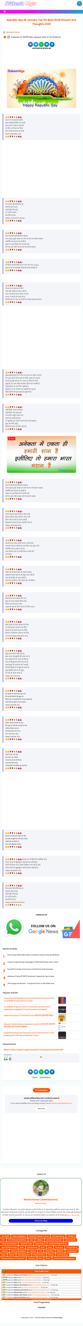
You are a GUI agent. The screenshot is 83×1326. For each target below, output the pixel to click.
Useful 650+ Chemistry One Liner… (31, 1287)
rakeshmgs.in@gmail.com (62, 1103)
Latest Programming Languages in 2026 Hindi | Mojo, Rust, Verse (32, 962)
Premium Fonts (39, 1255)
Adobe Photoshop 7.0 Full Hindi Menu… (32, 1277)
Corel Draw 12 (40, 1244)
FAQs (50, 1247)
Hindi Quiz (59, 1247)
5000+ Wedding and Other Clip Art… (36, 1292)
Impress (5, 1251)
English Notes (32, 1247)
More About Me (73, 1215)
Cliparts (40, 1240)
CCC (3, 1240)
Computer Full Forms (54, 1240)
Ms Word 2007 (72, 1251)
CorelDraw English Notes (58, 1244)
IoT (40, 1251)
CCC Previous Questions (17, 1240)
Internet (33, 1251)
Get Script (34, 1299)
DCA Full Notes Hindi (9, 1247)
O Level (11, 1255)
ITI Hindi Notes (71, 1247)
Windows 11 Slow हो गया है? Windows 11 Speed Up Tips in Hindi (30, 976)
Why (40, 1258)
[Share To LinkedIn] (52, 44)
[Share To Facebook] (30, 44)
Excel (43, 1247)
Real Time (40, 1299)
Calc (31, 1240)
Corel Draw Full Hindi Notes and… (42, 1289)
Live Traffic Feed (41, 1271)
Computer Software (9, 1244)
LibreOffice (49, 1251)
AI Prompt (5, 1236)
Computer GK (70, 1240)
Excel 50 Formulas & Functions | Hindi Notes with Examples (30, 969)
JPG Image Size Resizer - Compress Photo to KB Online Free (30, 983)
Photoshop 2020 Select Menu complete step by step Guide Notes (33, 955)
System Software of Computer (13, 1258)
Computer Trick (26, 1244)
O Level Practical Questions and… (41, 1275)
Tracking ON (48, 1299)
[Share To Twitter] (35, 44)
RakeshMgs (57, 1318)
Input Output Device (18, 1251)
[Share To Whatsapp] (41, 44)
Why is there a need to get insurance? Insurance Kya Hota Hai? (33, 1049)
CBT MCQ (71, 1236)
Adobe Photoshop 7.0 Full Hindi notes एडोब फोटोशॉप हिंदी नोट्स (28, 1015)
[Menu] (35, 12)
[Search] (79, 3)
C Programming (58, 1236)
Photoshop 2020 (24, 1255)
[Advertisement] (41, 60)
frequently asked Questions (64, 1258)
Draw (22, 1247)
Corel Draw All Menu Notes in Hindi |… (32, 1282)
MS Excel (60, 1251)
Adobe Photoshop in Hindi (39, 1236)
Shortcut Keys (62, 1255)
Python (51, 1255)
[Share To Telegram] (46, 44)
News (4, 1255)
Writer (48, 1258)
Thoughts (31, 1258)
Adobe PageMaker (19, 1236)
